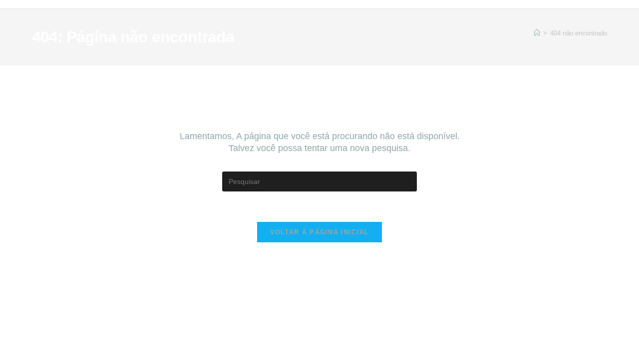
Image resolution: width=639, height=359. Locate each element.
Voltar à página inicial (319, 232)
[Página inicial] (537, 33)
